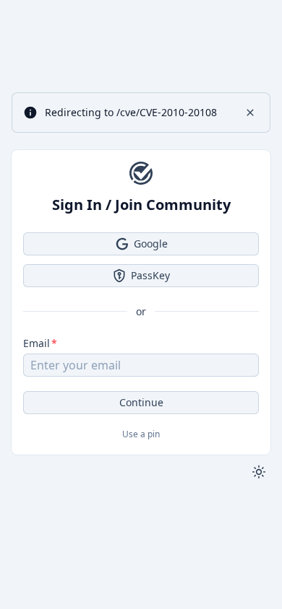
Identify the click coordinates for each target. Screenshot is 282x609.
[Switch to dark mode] (258, 471)
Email (36, 343)
